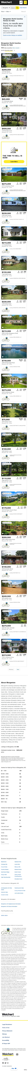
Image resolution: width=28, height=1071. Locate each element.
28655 (6, 915)
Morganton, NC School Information (9, 906)
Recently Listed (9, 50)
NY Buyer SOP (6, 1043)
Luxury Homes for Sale (20, 890)
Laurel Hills (17, 864)
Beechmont (3, 861)
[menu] (25, 2)
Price (2, 11)
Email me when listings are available (12, 35)
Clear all (23, 11)
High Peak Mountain (5, 877)
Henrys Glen (4, 874)
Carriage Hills (4, 864)
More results (15, 48)
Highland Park (18, 861)
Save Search (23, 7)
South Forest (18, 872)
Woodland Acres (18, 879)
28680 (2, 915)
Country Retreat (4, 869)
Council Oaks (4, 867)
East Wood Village (5, 872)
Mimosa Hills (17, 867)
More (7, 11)
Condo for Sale (4, 894)
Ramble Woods (18, 869)
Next (18, 669)
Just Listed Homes (19, 893)
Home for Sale (4, 892)
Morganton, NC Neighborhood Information (11, 903)
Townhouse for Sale (19, 888)
